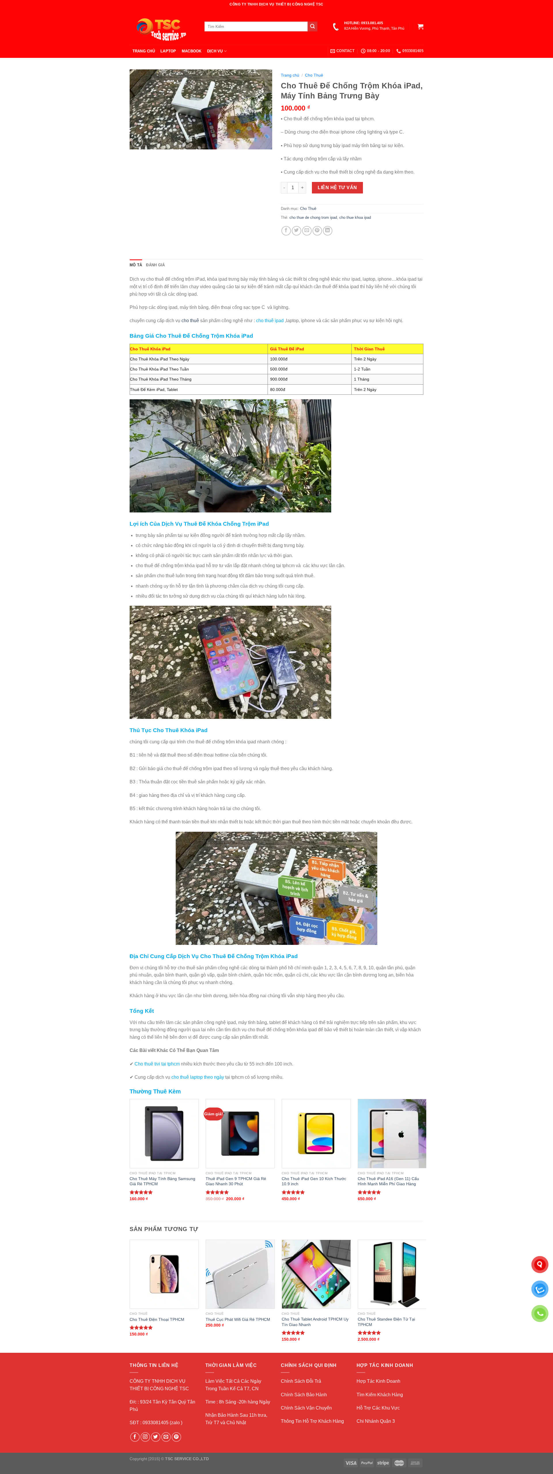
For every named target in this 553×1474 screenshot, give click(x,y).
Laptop (168, 51)
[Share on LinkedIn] (327, 230)
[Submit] (312, 26)
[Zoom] (137, 142)
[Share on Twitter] (296, 230)
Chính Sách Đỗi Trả (301, 1381)
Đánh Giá (155, 265)
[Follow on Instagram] (145, 1437)
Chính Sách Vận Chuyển (306, 1407)
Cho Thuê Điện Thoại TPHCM (157, 1319)
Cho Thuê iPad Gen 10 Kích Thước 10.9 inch (314, 1181)
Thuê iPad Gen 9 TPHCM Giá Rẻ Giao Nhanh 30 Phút (236, 1181)
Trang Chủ (143, 51)
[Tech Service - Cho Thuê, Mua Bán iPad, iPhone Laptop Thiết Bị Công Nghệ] (163, 26)
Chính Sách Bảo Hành (304, 1394)
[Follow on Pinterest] (176, 1437)
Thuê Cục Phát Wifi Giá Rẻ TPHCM (238, 1319)
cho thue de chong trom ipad (313, 217)
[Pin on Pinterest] (317, 230)
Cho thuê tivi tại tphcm (156, 1063)
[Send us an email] (166, 1437)
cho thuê (190, 320)
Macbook (192, 51)
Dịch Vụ (215, 51)
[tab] (136, 265)
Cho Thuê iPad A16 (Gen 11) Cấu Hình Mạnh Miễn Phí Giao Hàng (388, 1181)
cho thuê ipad (270, 320)
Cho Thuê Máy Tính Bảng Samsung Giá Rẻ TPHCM (162, 1181)
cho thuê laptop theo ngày (197, 1077)
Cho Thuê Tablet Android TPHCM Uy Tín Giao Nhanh (315, 1322)
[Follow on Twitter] (155, 1437)
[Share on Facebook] (286, 230)
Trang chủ (290, 75)
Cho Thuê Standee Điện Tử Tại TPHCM (386, 1322)
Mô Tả (136, 265)
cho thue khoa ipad (355, 217)
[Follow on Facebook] (135, 1437)
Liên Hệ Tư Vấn (337, 187)
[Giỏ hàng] (420, 26)
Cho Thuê (314, 75)
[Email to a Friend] (307, 230)
